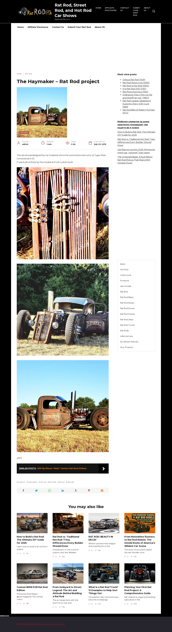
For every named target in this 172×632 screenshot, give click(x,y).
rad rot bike (125, 286)
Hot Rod (24, 132)
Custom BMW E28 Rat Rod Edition (32, 589)
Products (124, 280)
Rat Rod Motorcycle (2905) (136, 83)
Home (98, 8)
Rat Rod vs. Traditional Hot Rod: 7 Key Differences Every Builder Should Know (136, 142)
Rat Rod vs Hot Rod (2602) (136, 86)
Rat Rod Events (127, 314)
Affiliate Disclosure (38, 27)
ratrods (70, 482)
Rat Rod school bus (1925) (135, 92)
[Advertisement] (86, 54)
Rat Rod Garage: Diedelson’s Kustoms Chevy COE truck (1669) (137, 104)
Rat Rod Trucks (127, 325)
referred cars (126, 336)
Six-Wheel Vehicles (129, 342)
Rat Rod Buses (127, 303)
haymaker (32, 482)
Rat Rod (124, 291)
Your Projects (126, 347)
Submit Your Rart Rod (79, 27)
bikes (122, 264)
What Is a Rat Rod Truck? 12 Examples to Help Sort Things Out (103, 590)
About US (100, 27)
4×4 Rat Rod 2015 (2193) (134, 89)
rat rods (52, 482)
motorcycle (125, 275)
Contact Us (58, 27)
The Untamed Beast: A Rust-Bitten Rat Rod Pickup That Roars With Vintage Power (134, 160)
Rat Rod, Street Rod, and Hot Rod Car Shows (73, 10)
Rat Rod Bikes (126, 297)
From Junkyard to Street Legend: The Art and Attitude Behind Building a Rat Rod (67, 592)
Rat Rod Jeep (126, 319)
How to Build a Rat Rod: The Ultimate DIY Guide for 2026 (30, 539)
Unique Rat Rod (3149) (134, 79)
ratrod (61, 482)
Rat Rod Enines (127, 308)
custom (21, 482)
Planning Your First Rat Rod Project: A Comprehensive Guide (137, 590)
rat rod (43, 482)
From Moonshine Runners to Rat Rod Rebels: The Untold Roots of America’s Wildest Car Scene (139, 541)
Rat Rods (124, 330)
